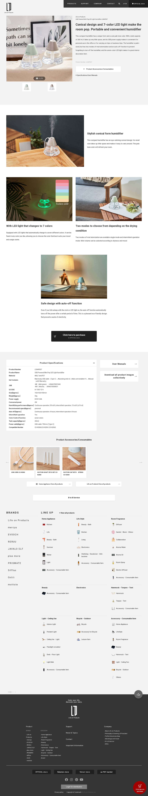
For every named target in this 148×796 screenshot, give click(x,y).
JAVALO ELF (31, 747)
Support (69, 727)
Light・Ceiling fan (49, 619)
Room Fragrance (118, 519)
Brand (43, 758)
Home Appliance (48, 519)
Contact (69, 739)
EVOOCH (30, 742)
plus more (30, 750)
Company (107, 727)
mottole (29, 760)
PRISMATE (30, 753)
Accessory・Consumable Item (123, 619)
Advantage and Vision (112, 739)
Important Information (74, 745)
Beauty (44, 588)
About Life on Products (112, 731)
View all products (67, 513)
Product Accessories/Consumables (99, 69)
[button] (71, 3)
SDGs (106, 744)
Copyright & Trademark (74, 792)
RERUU (29, 745)
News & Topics (72, 733)
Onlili (28, 758)
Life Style (80, 519)
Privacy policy (59, 792)
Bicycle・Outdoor (83, 619)
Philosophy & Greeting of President (116, 733)
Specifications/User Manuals (87, 75)
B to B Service (109, 741)
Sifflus (29, 755)
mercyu (29, 740)
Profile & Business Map (112, 736)
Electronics (81, 588)
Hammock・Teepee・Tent (122, 588)
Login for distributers (74, 787)
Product (29, 727)
